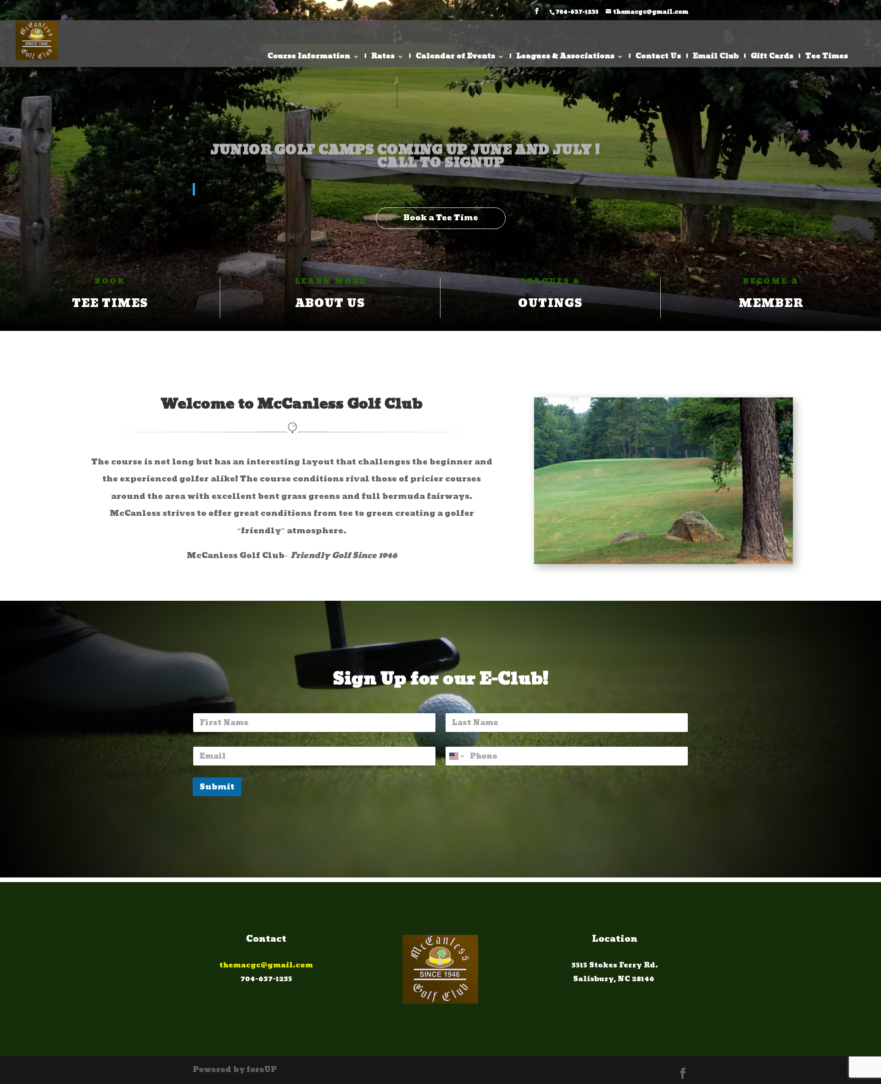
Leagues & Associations (565, 57)
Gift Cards (772, 57)
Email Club (716, 57)
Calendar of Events (455, 57)
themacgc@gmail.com (266, 965)
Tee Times (826, 57)
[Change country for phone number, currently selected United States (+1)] (456, 756)
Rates (383, 57)
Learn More (330, 281)
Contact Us (658, 57)
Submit (217, 787)
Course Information (309, 57)
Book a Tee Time (440, 218)
